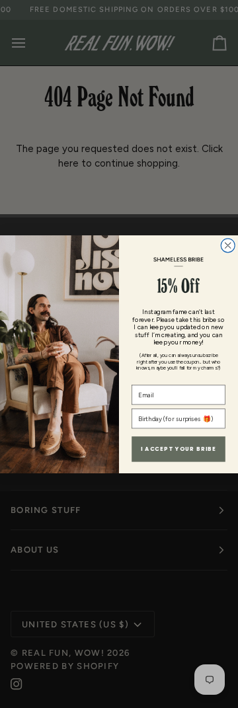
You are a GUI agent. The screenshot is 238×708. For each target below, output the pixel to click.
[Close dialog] (228, 245)
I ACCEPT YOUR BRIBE (179, 449)
